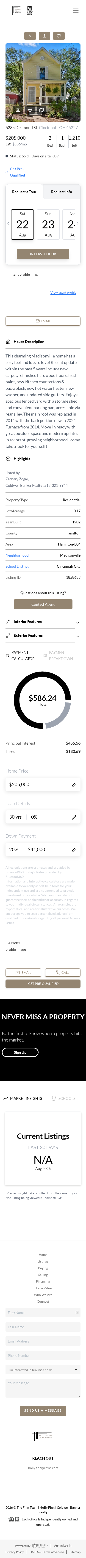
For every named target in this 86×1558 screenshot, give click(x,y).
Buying (43, 1268)
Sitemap (75, 1552)
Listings (43, 1261)
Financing (43, 1281)
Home (43, 1255)
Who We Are (43, 1295)
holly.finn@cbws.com (43, 1468)
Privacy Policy (15, 1552)
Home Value (43, 1288)
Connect (43, 1301)
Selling (43, 1275)
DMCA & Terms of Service (47, 1552)
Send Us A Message (43, 1410)
